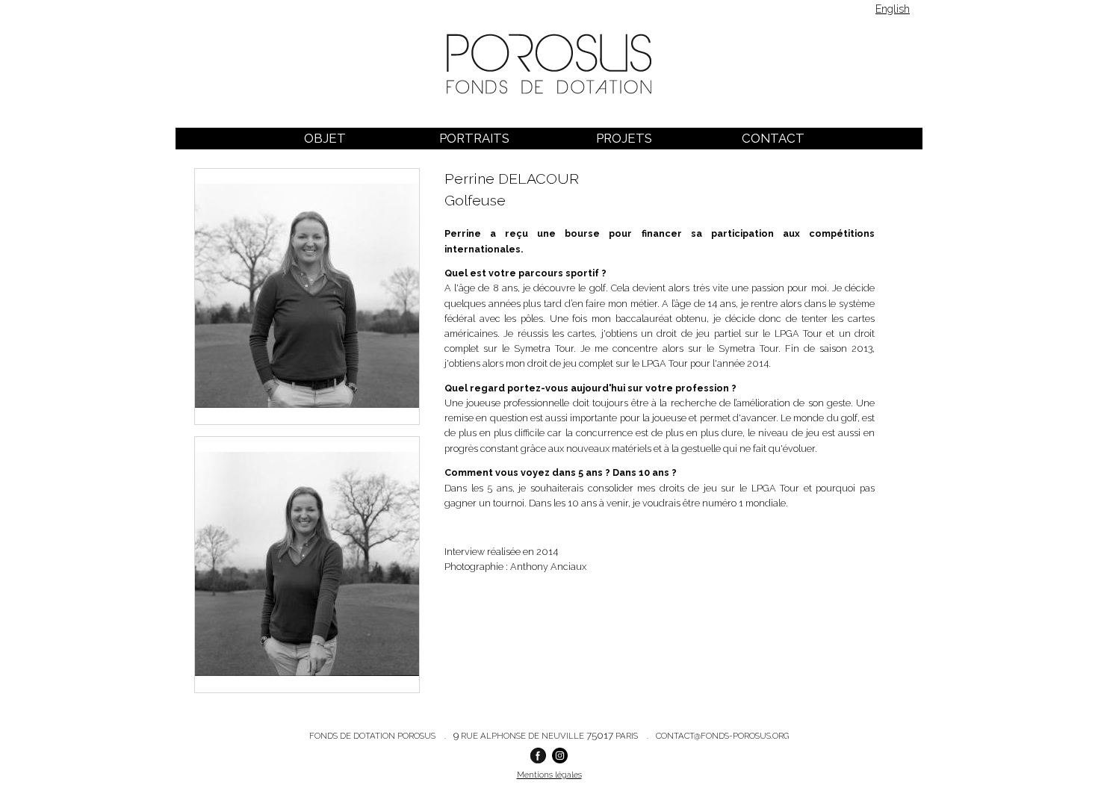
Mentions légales (549, 774)
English (892, 9)
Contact (773, 138)
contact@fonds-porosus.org (722, 735)
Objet (325, 138)
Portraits (474, 138)
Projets (624, 138)
